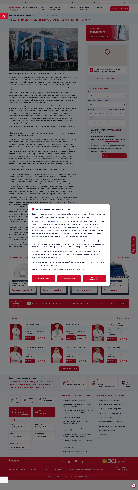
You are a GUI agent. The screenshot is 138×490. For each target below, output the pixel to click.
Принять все (43, 279)
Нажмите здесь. (80, 270)
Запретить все (69, 279)
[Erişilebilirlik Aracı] (134, 486)
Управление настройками (94, 279)
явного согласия (59, 222)
